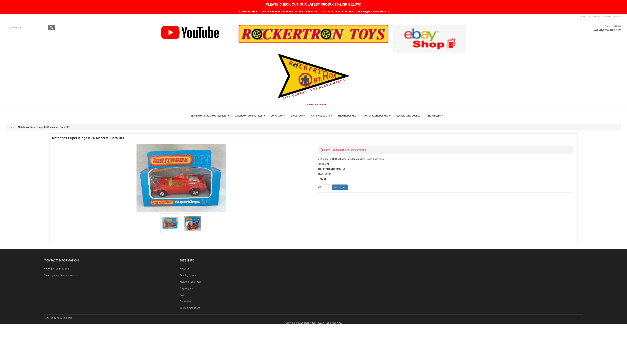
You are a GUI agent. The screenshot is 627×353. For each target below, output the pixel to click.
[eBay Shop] (429, 38)
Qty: (320, 186)
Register (585, 16)
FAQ (182, 294)
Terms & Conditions (190, 307)
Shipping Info (186, 288)
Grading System (188, 275)
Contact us (185, 301)
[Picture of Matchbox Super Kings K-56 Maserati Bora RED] (181, 177)
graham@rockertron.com (65, 275)
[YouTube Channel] (197, 32)
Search (51, 27)
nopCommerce (64, 317)
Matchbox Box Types (190, 281)
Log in (596, 16)
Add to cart (340, 187)
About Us (184, 268)
